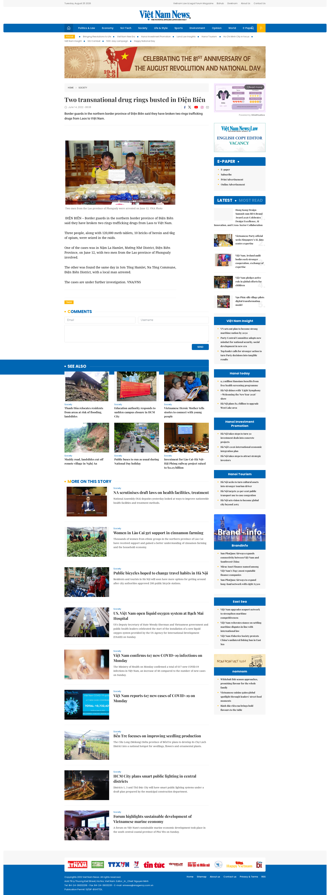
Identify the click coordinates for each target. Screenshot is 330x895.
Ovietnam (232, 3)
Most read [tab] (251, 200)
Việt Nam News (165, 15)
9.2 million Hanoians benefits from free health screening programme (240, 383)
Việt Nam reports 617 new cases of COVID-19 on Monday (154, 698)
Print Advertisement (232, 179)
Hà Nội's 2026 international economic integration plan (241, 449)
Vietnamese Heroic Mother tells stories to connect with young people (184, 412)
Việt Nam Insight (73, 41)
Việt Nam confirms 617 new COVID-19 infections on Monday (157, 658)
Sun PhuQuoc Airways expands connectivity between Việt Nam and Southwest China (240, 557)
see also (77, 366)
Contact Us (260, 3)
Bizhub (220, 3)
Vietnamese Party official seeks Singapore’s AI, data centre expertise (249, 239)
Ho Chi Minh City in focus (236, 36)
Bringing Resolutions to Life (97, 36)
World (232, 28)
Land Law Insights (186, 36)
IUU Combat (94, 41)
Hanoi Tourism (209, 36)
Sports (178, 28)
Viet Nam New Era (126, 36)
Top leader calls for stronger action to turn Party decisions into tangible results (241, 355)
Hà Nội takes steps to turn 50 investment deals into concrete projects (237, 438)
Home (71, 87)
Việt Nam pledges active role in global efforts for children (248, 281)
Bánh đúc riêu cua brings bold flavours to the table (237, 707)
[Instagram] (202, 107)
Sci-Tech (125, 28)
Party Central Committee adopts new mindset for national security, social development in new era (241, 342)
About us (215, 876)
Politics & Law (86, 28)
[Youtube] (196, 107)
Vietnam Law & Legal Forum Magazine (193, 3)
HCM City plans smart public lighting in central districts (154, 778)
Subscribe (226, 174)
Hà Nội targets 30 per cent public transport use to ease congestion (238, 493)
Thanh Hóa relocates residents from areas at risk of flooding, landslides (83, 412)
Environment (197, 28)
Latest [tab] (224, 200)
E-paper (226, 161)
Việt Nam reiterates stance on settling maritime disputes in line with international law (241, 627)
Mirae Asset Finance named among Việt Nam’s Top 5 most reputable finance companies (240, 570)
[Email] (207, 107)
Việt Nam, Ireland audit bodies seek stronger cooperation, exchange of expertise (249, 261)
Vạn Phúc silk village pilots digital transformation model (249, 301)
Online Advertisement (233, 184)
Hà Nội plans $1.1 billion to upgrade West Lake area (239, 405)
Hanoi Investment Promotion (156, 36)
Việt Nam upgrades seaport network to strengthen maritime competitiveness (240, 613)
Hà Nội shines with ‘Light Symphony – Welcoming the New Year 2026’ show (241, 394)
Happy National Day (144, 41)
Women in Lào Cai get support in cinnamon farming (158, 532)
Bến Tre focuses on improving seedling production (157, 735)
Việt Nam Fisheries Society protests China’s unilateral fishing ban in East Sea (241, 640)
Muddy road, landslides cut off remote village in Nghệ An (83, 461)
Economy (107, 28)
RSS (263, 876)
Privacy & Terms (249, 876)
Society (142, 28)
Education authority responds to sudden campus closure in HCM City (135, 412)
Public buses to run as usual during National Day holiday (136, 461)
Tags (69, 302)
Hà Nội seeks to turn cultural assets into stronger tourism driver (239, 484)
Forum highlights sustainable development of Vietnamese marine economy (152, 819)
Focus (69, 36)
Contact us (229, 876)
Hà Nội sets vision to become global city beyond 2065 (240, 502)
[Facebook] (185, 107)
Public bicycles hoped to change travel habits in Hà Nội (160, 572)
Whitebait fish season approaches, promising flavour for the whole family (239, 683)
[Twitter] (189, 107)
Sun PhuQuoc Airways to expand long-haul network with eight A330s (240, 582)
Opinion (217, 28)
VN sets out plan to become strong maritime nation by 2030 (239, 331)
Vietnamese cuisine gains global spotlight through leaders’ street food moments (241, 696)
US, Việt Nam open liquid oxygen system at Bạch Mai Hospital (158, 616)
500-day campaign (117, 41)
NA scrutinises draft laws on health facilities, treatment (161, 492)
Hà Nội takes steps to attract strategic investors (241, 458)
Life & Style (161, 28)
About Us (245, 3)
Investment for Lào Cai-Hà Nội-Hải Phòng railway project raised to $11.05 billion (185, 463)
